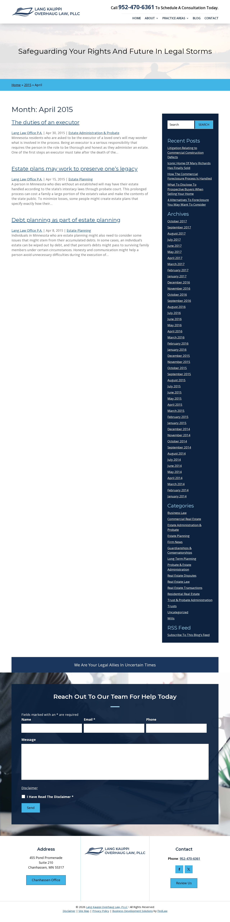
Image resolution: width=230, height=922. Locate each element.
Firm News (175, 542)
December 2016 (178, 282)
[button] (225, 896)
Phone (151, 719)
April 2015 (174, 404)
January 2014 (177, 496)
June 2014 (174, 466)
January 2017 (177, 276)
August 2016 (176, 307)
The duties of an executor (45, 122)
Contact (211, 18)
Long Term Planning (181, 559)
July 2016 (174, 313)
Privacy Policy (100, 911)
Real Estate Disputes (181, 575)
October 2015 (177, 368)
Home (136, 18)
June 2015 (174, 392)
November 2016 (178, 288)
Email (89, 719)
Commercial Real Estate (184, 519)
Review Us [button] (184, 883)
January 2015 (177, 423)
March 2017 (176, 264)
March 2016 (176, 337)
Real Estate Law (178, 582)
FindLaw (162, 911)
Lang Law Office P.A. (27, 133)
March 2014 (176, 484)
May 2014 (174, 472)
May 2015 (174, 398)
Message (28, 739)
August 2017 (176, 233)
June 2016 (174, 319)
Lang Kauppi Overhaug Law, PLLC (107, 907)
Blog (197, 18)
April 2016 (174, 331)
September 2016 (179, 301)
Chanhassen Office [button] (46, 880)
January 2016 (177, 349)
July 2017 (174, 239)
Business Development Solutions (132, 911)
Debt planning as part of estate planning (66, 220)
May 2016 (174, 325)
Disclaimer (29, 788)
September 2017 (179, 227)
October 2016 (177, 294)
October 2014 (177, 441)
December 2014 (178, 429)
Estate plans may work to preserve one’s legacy (74, 168)
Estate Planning (80, 179)
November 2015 (178, 362)
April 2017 (174, 258)
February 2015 (177, 417)
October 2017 (177, 221)
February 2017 (177, 270)
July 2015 (174, 386)
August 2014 (176, 453)
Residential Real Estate (183, 594)
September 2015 (179, 374)
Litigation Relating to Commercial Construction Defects (185, 152)
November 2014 (178, 435)
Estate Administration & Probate (93, 133)
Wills (170, 618)
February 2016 (177, 343)
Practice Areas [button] (173, 18)
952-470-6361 (136, 7)
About (150, 18)
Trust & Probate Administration (189, 600)
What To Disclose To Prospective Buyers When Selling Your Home (185, 189)
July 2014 (174, 459)
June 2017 (174, 246)
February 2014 (177, 490)
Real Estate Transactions (184, 588)
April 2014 (174, 478)
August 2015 (176, 380)
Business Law (177, 513)
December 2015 (178, 356)
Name (26, 719)
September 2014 (179, 447)
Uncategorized (177, 612)
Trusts (172, 606)
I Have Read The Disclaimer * (50, 797)
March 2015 (176, 411)
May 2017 (174, 252)
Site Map (84, 911)
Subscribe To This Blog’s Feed (188, 635)
